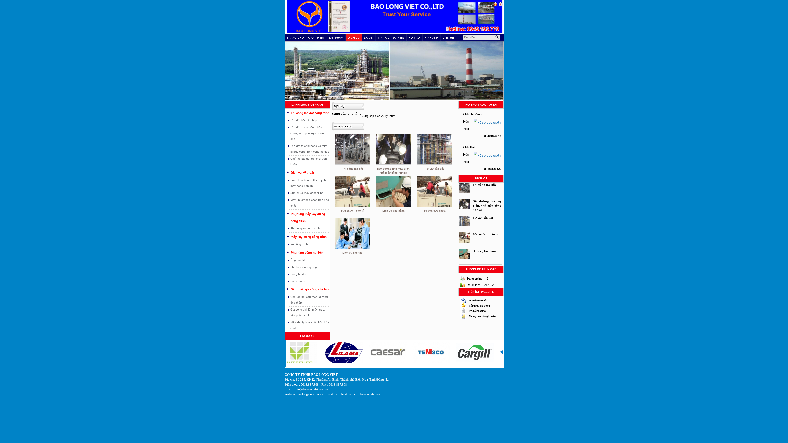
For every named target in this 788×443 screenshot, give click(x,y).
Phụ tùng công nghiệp (307, 252)
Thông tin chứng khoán (482, 316)
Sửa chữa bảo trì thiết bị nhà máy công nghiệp (309, 182)
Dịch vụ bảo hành (393, 210)
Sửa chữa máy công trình (306, 192)
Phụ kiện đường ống (303, 267)
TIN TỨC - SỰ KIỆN (391, 37)
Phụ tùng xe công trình (305, 228)
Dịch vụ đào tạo (352, 252)
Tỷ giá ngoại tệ (477, 310)
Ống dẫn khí (298, 260)
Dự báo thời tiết (478, 300)
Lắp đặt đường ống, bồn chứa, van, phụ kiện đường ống (307, 133)
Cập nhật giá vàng (479, 305)
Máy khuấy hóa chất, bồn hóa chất (309, 202)
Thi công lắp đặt (352, 168)
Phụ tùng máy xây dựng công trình (308, 217)
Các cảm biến (299, 281)
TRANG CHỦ (295, 37)
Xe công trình (299, 244)
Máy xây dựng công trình (309, 237)
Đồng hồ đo (298, 274)
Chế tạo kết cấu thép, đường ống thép (309, 299)
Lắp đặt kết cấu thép (303, 120)
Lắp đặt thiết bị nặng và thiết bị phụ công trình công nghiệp (309, 148)
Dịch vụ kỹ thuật (302, 172)
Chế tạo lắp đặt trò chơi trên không (308, 161)
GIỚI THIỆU (316, 37)
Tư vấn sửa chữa (434, 210)
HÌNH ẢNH (431, 37)
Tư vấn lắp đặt (434, 168)
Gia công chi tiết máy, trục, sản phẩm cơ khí (307, 312)
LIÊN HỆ (448, 37)
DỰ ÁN (368, 37)
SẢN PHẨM (336, 37)
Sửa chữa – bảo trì (352, 210)
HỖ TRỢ (414, 37)
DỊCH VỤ (354, 37)
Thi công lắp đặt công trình (310, 113)
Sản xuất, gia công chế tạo (310, 289)
